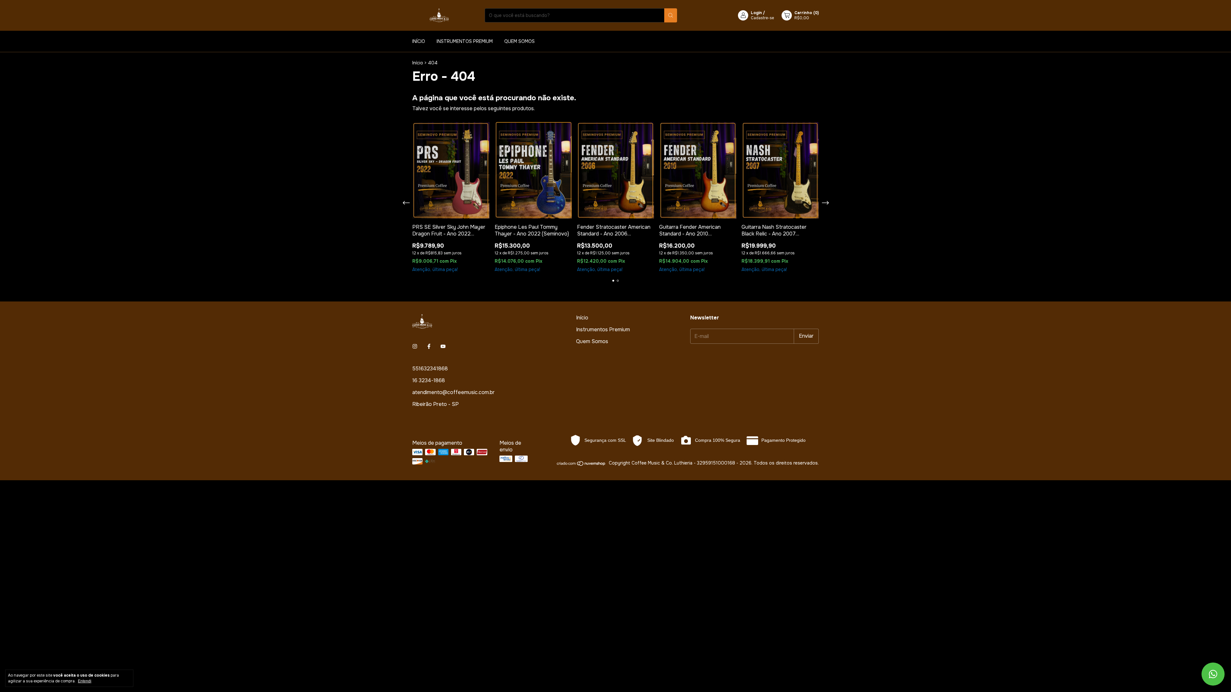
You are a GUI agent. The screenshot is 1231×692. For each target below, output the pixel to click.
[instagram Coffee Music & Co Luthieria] (414, 346)
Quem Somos (519, 41)
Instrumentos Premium (465, 41)
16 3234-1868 (428, 380)
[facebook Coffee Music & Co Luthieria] (428, 346)
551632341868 (430, 368)
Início (418, 41)
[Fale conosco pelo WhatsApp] (1213, 674)
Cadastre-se (762, 18)
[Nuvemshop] (581, 464)
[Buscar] (670, 15)
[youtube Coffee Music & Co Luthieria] (443, 346)
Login (756, 12)
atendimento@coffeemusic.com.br (453, 392)
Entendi (84, 681)
